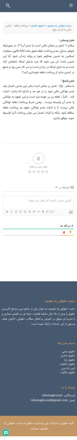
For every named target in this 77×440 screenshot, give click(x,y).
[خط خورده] (20, 211)
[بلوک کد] (38, 211)
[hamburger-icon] (71, 6)
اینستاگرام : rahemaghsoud (58, 395)
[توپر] (7, 211)
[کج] (11, 211)
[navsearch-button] (9, 6)
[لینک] (43, 211)
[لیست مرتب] (25, 211)
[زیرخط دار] (16, 211)
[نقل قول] (34, 211)
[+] (52, 211)
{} (47, 211)
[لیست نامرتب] (29, 211)
